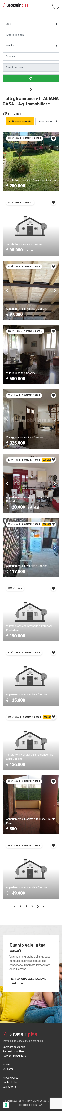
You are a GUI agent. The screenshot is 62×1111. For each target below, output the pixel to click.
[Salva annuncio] (53, 138)
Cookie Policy (10, 1082)
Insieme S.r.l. (37, 1105)
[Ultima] (44, 907)
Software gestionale (14, 1046)
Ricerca (7, 1064)
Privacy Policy (10, 1077)
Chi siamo (8, 1069)
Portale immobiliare (13, 1051)
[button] (31, 89)
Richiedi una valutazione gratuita (27, 981)
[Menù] (55, 5)
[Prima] (15, 907)
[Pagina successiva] (38, 907)
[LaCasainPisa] (15, 5)
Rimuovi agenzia (21, 121)
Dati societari (10, 1086)
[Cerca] (31, 78)
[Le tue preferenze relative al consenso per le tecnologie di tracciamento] (6, 1105)
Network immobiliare (14, 1056)
